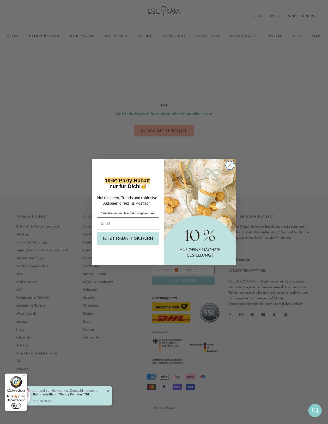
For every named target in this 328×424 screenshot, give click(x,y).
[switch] (16, 406)
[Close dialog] (230, 165)
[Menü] (24, 376)
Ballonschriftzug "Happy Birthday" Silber (63, 394)
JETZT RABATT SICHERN (128, 238)
